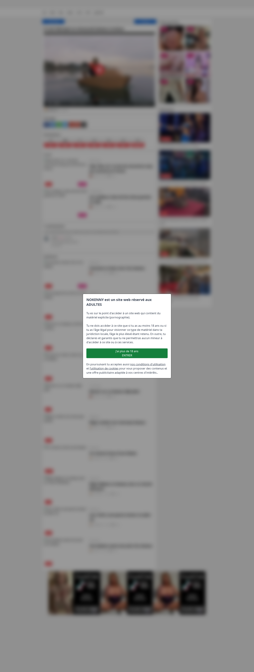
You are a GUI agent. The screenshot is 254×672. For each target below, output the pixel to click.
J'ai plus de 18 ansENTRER (127, 353)
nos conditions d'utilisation (148, 364)
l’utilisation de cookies (104, 368)
